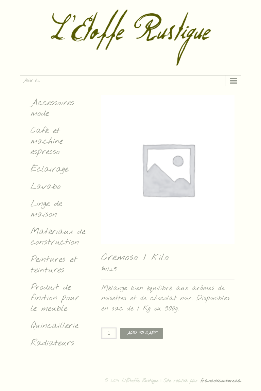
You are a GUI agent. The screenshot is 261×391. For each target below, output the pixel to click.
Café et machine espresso (47, 141)
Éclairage (49, 169)
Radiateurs (52, 343)
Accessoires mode (52, 108)
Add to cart (141, 333)
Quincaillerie (54, 326)
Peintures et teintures (54, 265)
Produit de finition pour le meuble (55, 298)
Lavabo (46, 186)
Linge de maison (46, 209)
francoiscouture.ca (221, 381)
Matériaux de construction (58, 237)
